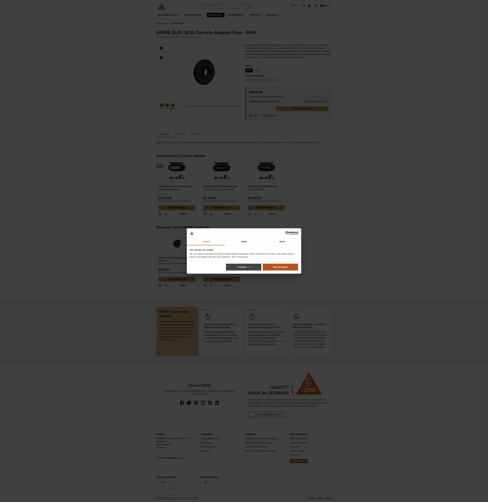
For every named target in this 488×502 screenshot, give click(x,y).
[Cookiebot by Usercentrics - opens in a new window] (287, 233)
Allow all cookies (280, 267)
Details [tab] (244, 241)
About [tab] (282, 241)
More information (240, 257)
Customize (242, 267)
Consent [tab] (206, 241)
